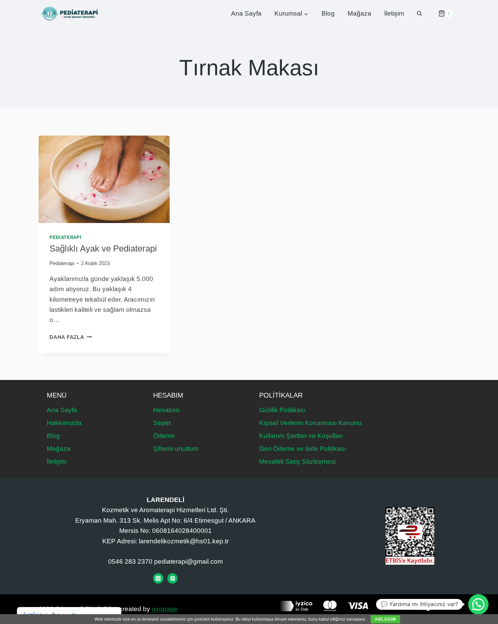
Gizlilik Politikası (282, 410)
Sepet (161, 422)
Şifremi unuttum (176, 448)
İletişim (394, 13)
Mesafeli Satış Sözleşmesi (297, 461)
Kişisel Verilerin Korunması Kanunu (310, 422)
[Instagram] (158, 578)
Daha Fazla (70, 337)
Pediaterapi (65, 237)
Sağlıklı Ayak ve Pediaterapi (103, 248)
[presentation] (104, 179)
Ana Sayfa (246, 13)
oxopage (165, 608)
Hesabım (166, 410)
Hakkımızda (64, 422)
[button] (478, 604)
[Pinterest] (172, 578)
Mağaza (359, 13)
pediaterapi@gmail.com (188, 561)
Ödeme (164, 435)
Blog (328, 13)
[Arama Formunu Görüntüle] (419, 13)
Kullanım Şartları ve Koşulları (301, 435)
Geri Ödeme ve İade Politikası (302, 448)
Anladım (385, 619)
